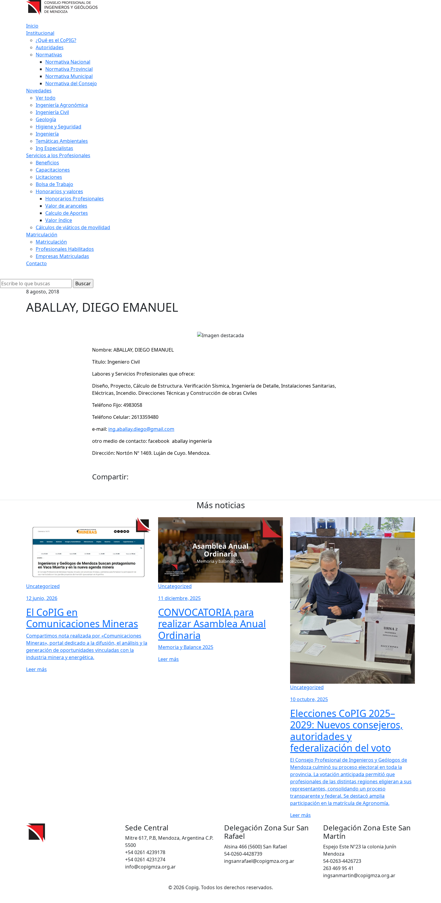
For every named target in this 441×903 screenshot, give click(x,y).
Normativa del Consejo (71, 83)
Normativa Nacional (67, 61)
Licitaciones (49, 177)
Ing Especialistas (54, 148)
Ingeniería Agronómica (62, 105)
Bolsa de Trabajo (54, 184)
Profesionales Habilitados (65, 249)
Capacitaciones (53, 169)
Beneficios (47, 162)
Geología (46, 119)
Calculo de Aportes (66, 213)
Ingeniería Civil (52, 112)
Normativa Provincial (69, 69)
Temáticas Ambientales (62, 141)
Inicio (32, 25)
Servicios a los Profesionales (58, 155)
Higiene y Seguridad (58, 126)
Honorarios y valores (59, 191)
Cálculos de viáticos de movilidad (73, 227)
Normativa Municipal (69, 76)
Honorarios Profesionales (74, 198)
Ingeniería (47, 133)
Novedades (39, 90)
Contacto (36, 263)
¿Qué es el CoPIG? (56, 40)
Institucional (40, 33)
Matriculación (41, 234)
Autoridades (50, 47)
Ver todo (46, 97)
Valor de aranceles (66, 205)
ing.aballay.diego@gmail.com (141, 429)
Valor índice (58, 220)
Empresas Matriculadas (62, 256)
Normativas (49, 54)
